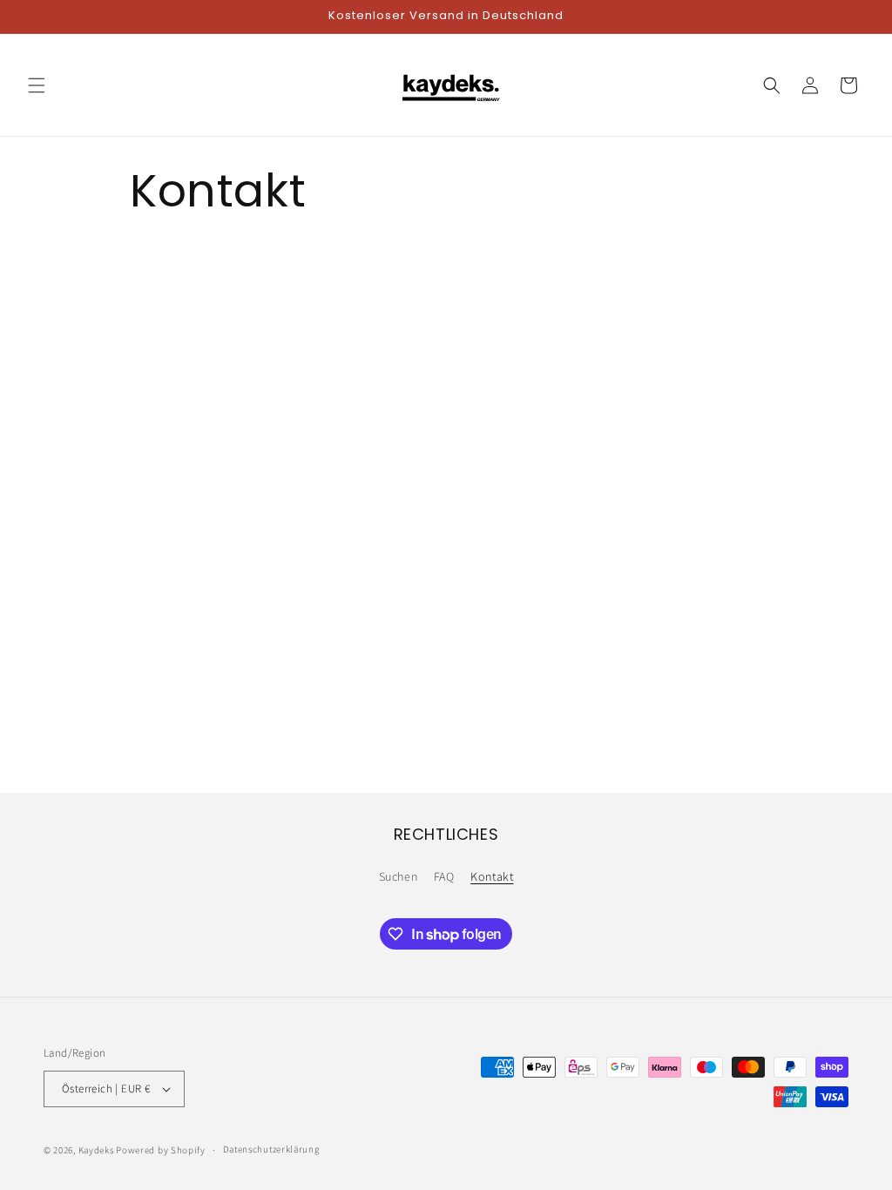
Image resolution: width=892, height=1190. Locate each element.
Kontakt (491, 876)
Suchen (398, 876)
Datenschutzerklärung (271, 1149)
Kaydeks (97, 1150)
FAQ (444, 876)
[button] (36, 85)
